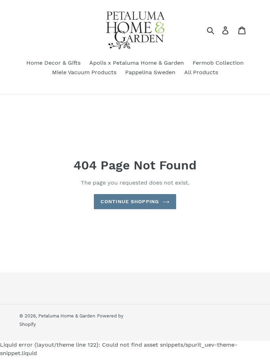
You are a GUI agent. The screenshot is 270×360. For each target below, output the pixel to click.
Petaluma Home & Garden (66, 316)
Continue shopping (130, 201)
